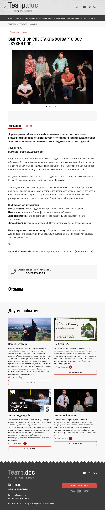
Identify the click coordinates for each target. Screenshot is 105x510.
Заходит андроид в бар (19, 415)
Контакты (91, 18)
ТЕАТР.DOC (12, 24)
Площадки (43, 18)
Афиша (18, 18)
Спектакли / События (30, 18)
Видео (77, 18)
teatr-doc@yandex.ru (20, 499)
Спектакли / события (28, 24)
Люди (58, 18)
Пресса (83, 18)
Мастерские (65, 18)
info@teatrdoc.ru (19, 495)
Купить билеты (29, 383)
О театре (11, 18)
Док (72, 18)
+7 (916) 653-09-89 (34, 273)
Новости (51, 18)
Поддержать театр (79, 486)
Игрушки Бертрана (17, 344)
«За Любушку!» (61, 344)
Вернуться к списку (18, 32)
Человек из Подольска (65, 415)
